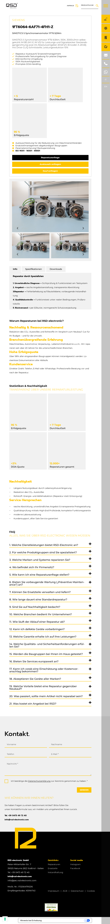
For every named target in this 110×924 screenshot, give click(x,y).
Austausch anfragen (50, 164)
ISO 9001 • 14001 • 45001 (27, 150)
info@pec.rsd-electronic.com (22, 880)
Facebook (75, 868)
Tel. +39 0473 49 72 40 (16, 815)
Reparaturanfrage (50, 157)
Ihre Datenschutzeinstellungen (64, 920)
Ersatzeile (52, 868)
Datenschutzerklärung (39, 781)
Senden (84, 790)
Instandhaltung (55, 872)
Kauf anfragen (50, 171)
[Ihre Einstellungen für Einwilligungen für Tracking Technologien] (5, 919)
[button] (31, 245)
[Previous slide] (17, 228)
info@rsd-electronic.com (17, 819)
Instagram (75, 864)
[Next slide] (83, 228)
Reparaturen (54, 864)
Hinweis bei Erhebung (31, 920)
